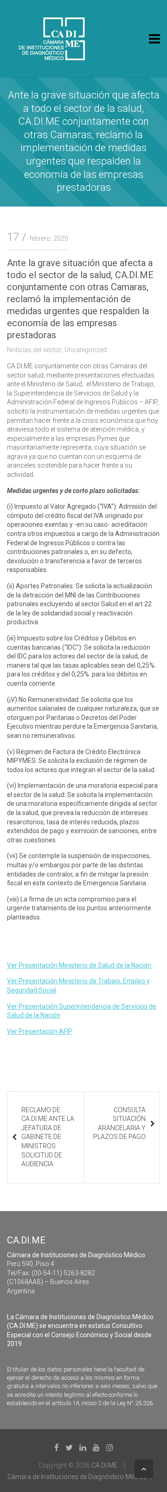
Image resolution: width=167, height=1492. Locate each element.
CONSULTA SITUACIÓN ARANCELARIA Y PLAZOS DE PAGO (119, 1123)
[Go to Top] (144, 1469)
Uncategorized (85, 349)
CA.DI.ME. (105, 1465)
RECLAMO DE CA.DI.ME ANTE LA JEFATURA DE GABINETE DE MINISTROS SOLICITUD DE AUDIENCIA (47, 1137)
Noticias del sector (34, 349)
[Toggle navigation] (154, 39)
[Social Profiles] (56, 1447)
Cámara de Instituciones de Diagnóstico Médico (77, 1476)
